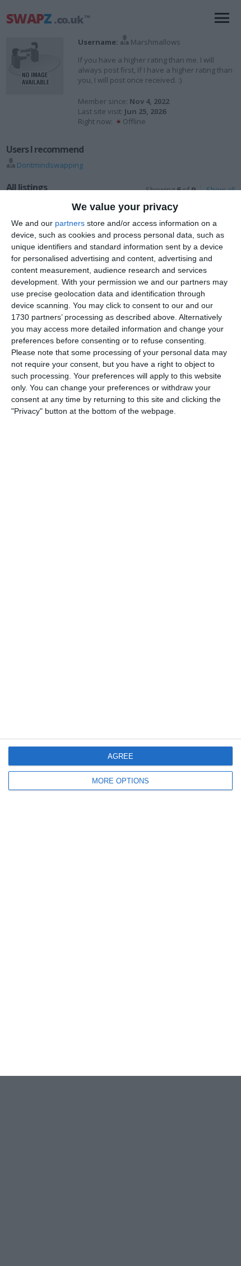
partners (70, 223)
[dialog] (120, 633)
